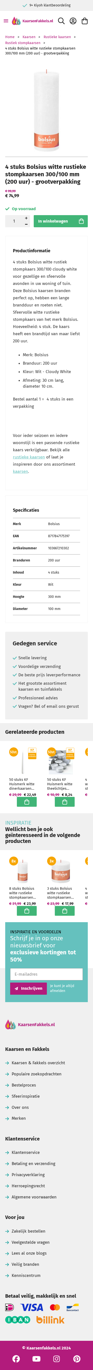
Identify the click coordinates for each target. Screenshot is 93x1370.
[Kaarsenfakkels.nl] (32, 20)
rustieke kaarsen (29, 457)
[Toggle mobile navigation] (6, 21)
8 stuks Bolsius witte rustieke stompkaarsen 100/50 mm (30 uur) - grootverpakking (23, 893)
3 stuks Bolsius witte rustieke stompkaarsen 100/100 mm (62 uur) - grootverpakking (61, 893)
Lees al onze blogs (29, 1253)
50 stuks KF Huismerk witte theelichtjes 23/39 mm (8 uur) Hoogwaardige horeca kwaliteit (60, 784)
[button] (26, 224)
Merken (19, 1118)
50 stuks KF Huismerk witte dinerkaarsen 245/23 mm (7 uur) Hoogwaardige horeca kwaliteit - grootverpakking (23, 784)
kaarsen (20, 471)
